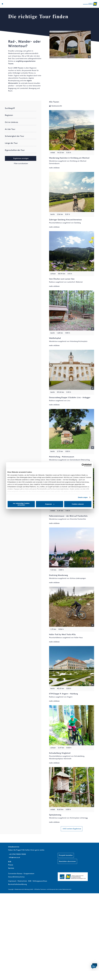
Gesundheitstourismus (16, 877)
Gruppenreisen (29, 873)
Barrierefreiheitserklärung (17, 884)
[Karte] (6, 3)
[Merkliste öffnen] (8, 3)
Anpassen (48, 504)
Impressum (12, 881)
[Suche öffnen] (10, 3)
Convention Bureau (15, 873)
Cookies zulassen (78, 504)
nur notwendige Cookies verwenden (21, 504)
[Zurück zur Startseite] (90, 4)
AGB (29, 881)
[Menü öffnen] (2, 3)
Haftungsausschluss (40, 881)
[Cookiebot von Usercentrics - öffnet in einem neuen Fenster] (83, 465)
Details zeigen (83, 497)
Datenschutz (22, 881)
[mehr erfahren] (71, 139)
